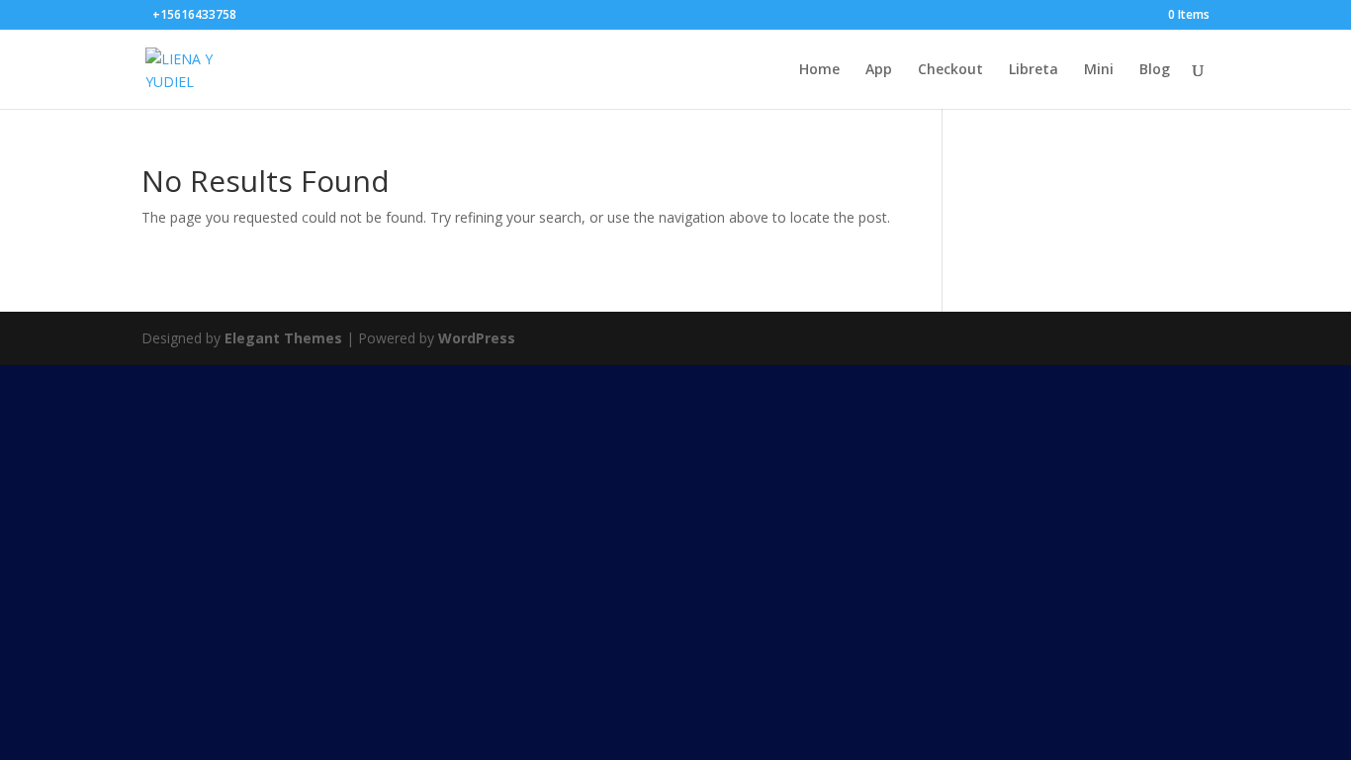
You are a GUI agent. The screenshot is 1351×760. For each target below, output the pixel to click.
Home (819, 70)
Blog (1154, 70)
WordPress (476, 338)
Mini (1099, 70)
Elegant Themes (283, 338)
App (878, 70)
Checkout (950, 70)
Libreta (1033, 70)
